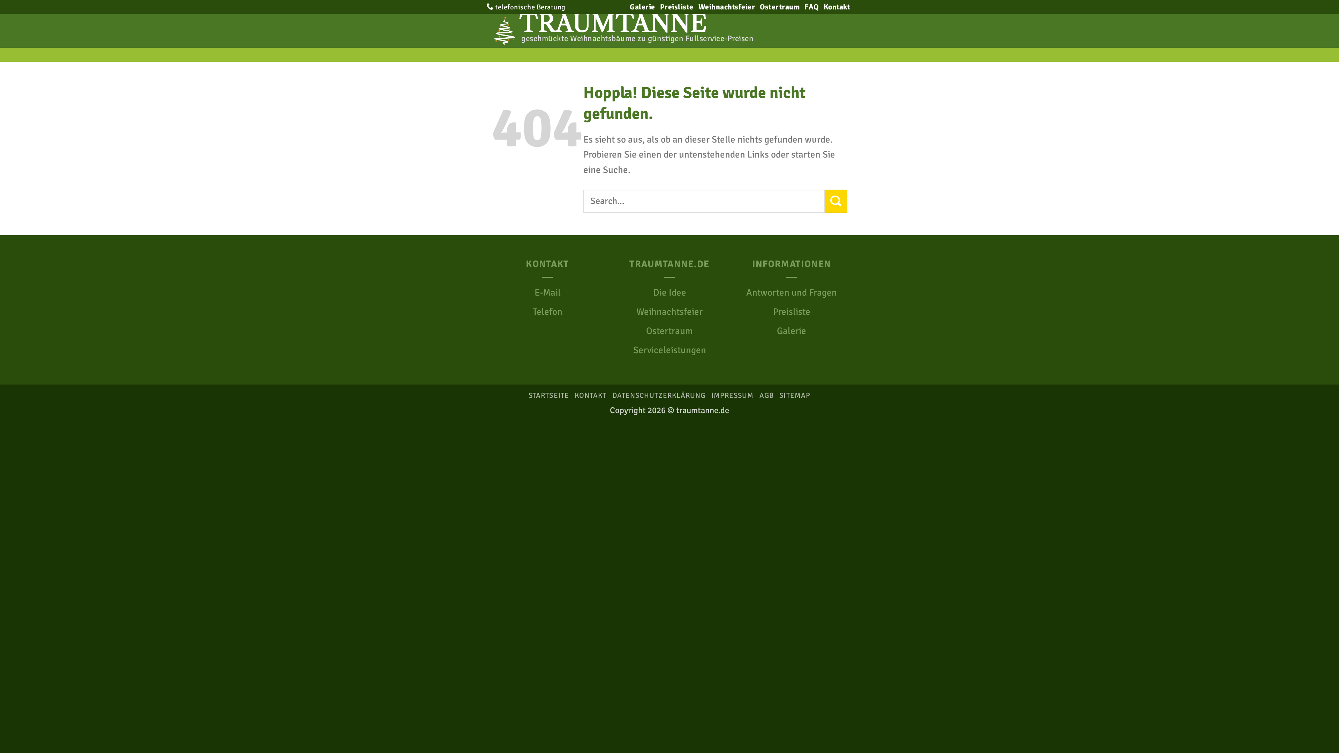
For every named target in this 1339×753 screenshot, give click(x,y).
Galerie (642, 7)
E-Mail (548, 292)
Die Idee (669, 292)
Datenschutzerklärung (659, 395)
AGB (766, 395)
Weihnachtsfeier (726, 7)
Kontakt (837, 7)
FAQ (811, 7)
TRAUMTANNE (613, 23)
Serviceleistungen (669, 350)
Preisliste (677, 7)
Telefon (547, 312)
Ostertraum (780, 7)
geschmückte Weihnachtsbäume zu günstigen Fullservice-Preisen (637, 38)
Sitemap (794, 395)
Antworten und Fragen (791, 292)
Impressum (732, 395)
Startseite (549, 395)
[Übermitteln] (836, 201)
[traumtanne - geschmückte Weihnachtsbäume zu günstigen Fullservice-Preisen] (502, 31)
